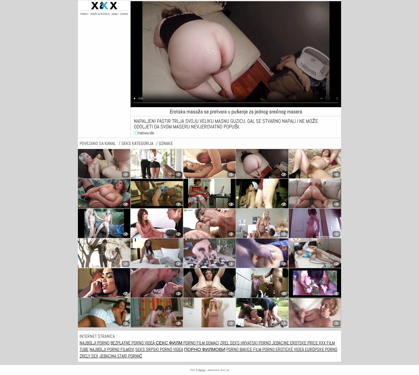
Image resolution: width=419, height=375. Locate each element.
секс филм (169, 343)
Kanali (115, 14)
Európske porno (321, 349)
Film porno (264, 349)
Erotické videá (290, 349)
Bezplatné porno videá (133, 343)
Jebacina (108, 356)
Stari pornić (129, 356)
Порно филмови (204, 349)
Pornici (84, 14)
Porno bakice (239, 349)
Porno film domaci (201, 343)
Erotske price (304, 343)
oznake (166, 143)
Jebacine (281, 343)
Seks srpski (147, 349)
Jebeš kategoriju (100, 14)
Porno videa (171, 349)
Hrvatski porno (256, 343)
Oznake (124, 14)
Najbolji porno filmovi (112, 349)
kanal (111, 143)
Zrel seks (230, 343)
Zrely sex (89, 356)
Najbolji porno (94, 343)
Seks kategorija (137, 143)
